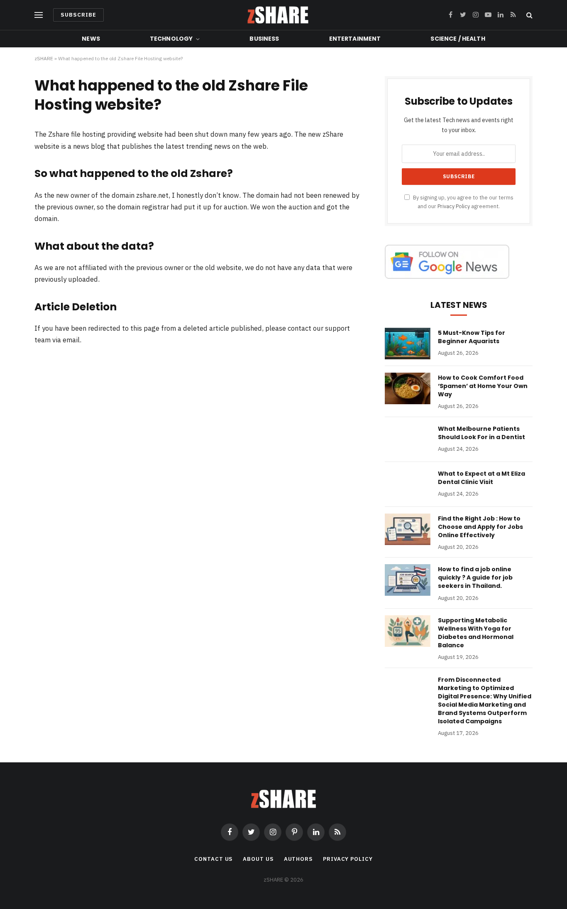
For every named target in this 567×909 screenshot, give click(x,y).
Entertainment (355, 38)
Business (264, 38)
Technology (171, 38)
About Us (258, 858)
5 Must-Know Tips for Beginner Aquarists (471, 337)
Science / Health (457, 38)
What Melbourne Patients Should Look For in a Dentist (481, 433)
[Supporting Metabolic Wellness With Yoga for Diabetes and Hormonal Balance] (407, 631)
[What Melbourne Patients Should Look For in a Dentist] (407, 439)
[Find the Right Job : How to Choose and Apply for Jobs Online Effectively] (407, 529)
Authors (298, 858)
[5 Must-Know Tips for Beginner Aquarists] (407, 343)
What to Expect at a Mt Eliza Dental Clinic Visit (481, 477)
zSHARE (43, 58)
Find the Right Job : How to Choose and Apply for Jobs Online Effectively (480, 526)
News (91, 38)
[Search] (529, 15)
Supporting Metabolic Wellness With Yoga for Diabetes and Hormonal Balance (475, 632)
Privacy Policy (453, 206)
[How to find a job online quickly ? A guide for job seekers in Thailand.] (407, 580)
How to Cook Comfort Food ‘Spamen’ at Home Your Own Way (483, 385)
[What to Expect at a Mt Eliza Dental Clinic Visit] (407, 484)
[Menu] (38, 15)
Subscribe (78, 14)
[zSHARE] (278, 15)
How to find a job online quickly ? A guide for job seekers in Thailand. (475, 577)
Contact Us (213, 858)
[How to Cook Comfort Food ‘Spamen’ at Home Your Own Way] (407, 388)
